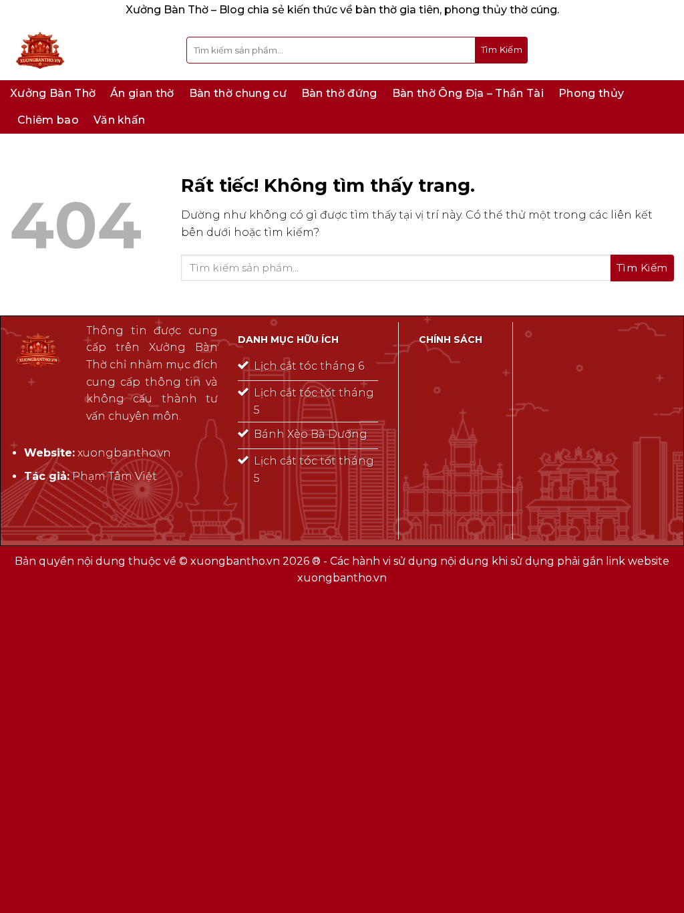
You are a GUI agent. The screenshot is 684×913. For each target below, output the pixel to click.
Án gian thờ (142, 93)
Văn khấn (120, 120)
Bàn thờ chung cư (238, 93)
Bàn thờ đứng (339, 93)
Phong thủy (591, 93)
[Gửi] (502, 50)
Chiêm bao (48, 120)
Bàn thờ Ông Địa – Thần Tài (468, 93)
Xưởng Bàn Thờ (53, 93)
